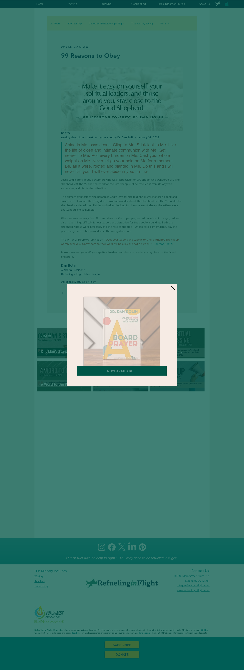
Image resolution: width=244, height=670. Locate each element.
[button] (172, 288)
